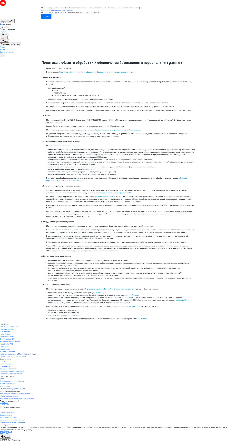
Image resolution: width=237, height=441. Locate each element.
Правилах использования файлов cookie (115, 192)
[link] (4, 41)
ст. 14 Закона (132, 295)
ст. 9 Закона (127, 297)
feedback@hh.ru (182, 300)
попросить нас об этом (126, 306)
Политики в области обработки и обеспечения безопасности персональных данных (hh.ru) (96, 72)
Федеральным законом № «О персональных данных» (110, 289)
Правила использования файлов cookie (83, 12)
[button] (2, 47)
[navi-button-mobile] (2, 55)
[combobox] (5, 436)
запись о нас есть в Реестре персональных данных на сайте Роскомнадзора (110, 129)
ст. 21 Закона (141, 318)
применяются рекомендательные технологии (48, 427)
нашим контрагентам (104, 196)
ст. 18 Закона (98, 292)
